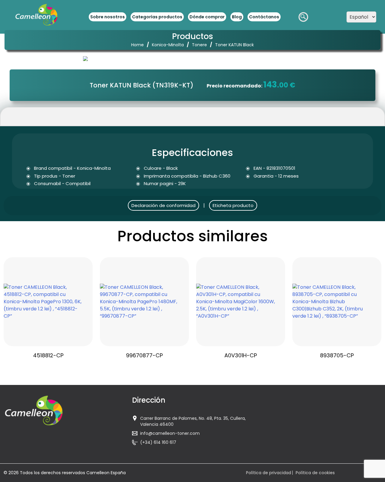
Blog (237, 17)
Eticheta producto (233, 205)
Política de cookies (315, 473)
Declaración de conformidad (163, 205)
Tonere (199, 45)
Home (137, 45)
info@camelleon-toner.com (170, 433)
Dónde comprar (207, 17)
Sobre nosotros (107, 17)
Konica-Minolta (168, 45)
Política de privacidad (268, 473)
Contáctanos (264, 17)
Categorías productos (157, 17)
